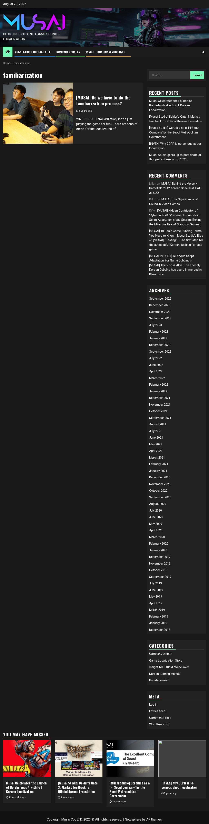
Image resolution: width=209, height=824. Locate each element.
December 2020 (159, 477)
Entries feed (157, 711)
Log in (153, 704)
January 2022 (158, 391)
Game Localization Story (165, 660)
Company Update (160, 654)
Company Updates (68, 52)
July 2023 (155, 325)
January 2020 (158, 550)
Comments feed (160, 718)
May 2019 (155, 596)
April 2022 (155, 371)
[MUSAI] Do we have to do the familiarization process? (103, 100)
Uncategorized (159, 680)
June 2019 (156, 590)
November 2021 (159, 404)
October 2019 (158, 570)
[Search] (203, 52)
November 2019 (159, 563)
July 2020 (155, 510)
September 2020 (160, 497)
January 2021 (158, 471)
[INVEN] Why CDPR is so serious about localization (179, 785)
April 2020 (155, 530)
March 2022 (157, 378)
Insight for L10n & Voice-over (169, 667)
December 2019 (159, 557)
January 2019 (158, 623)
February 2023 (158, 331)
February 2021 (158, 464)
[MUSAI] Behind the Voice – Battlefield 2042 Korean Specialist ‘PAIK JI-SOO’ (175, 188)
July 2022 (155, 358)
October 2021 (158, 411)
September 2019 (160, 577)
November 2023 (159, 312)
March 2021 (157, 457)
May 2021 (155, 444)
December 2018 (159, 630)
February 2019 (158, 616)
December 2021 (159, 398)
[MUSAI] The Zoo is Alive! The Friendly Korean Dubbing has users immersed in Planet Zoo (175, 269)
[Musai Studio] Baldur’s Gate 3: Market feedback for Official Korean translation (78, 787)
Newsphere (133, 819)
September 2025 (160, 298)
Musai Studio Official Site (32, 52)
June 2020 (156, 517)
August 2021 (157, 424)
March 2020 (157, 537)
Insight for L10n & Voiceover (106, 52)
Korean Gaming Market (164, 674)
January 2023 (158, 338)
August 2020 (157, 504)
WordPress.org (159, 724)
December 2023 (159, 305)
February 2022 (158, 384)
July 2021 (155, 431)
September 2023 (160, 318)
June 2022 (156, 365)
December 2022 (159, 345)
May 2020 (155, 524)
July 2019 (155, 583)
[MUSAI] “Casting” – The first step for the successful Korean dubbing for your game (176, 244)
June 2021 (156, 437)
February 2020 (158, 543)
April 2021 (155, 451)
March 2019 (157, 610)
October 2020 (158, 490)
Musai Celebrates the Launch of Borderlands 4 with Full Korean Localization (170, 105)
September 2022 (160, 351)
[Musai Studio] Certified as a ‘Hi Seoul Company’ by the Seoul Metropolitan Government (174, 132)
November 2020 (159, 484)
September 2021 (160, 418)
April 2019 (155, 603)
